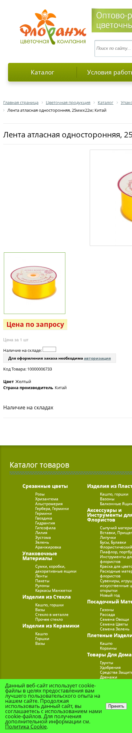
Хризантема (46, 498)
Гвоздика (43, 518)
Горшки (42, 638)
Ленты (41, 575)
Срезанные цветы (45, 486)
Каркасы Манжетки (53, 590)
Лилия (41, 532)
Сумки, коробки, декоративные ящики (56, 568)
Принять (116, 706)
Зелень (42, 542)
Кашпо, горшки (49, 604)
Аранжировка (48, 547)
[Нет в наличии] (49, 349)
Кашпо (41, 633)
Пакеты (42, 580)
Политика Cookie (26, 726)
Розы (40, 494)
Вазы (40, 609)
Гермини (43, 513)
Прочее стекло (49, 619)
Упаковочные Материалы (39, 555)
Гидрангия (45, 522)
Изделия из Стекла (46, 596)
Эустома (43, 537)
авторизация (97, 358)
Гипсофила (45, 527)
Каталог (42, 72)
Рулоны (42, 585)
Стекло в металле (52, 614)
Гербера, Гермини (52, 508)
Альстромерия (49, 503)
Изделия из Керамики (50, 625)
